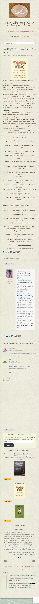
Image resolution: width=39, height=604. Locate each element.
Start (18, 557)
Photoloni (28, 587)
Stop (20, 557)
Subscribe (9, 445)
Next (33, 561)
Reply (10, 359)
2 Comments (28, 55)
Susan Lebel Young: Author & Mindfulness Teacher (19, 24)
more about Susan (27, 325)
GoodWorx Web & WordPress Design (25, 575)
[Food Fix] (19, 491)
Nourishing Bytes (14, 258)
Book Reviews (19, 529)
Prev (5, 561)
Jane (10, 348)
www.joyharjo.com (24, 245)
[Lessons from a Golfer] (19, 511)
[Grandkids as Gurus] (19, 468)
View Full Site (19, 569)
